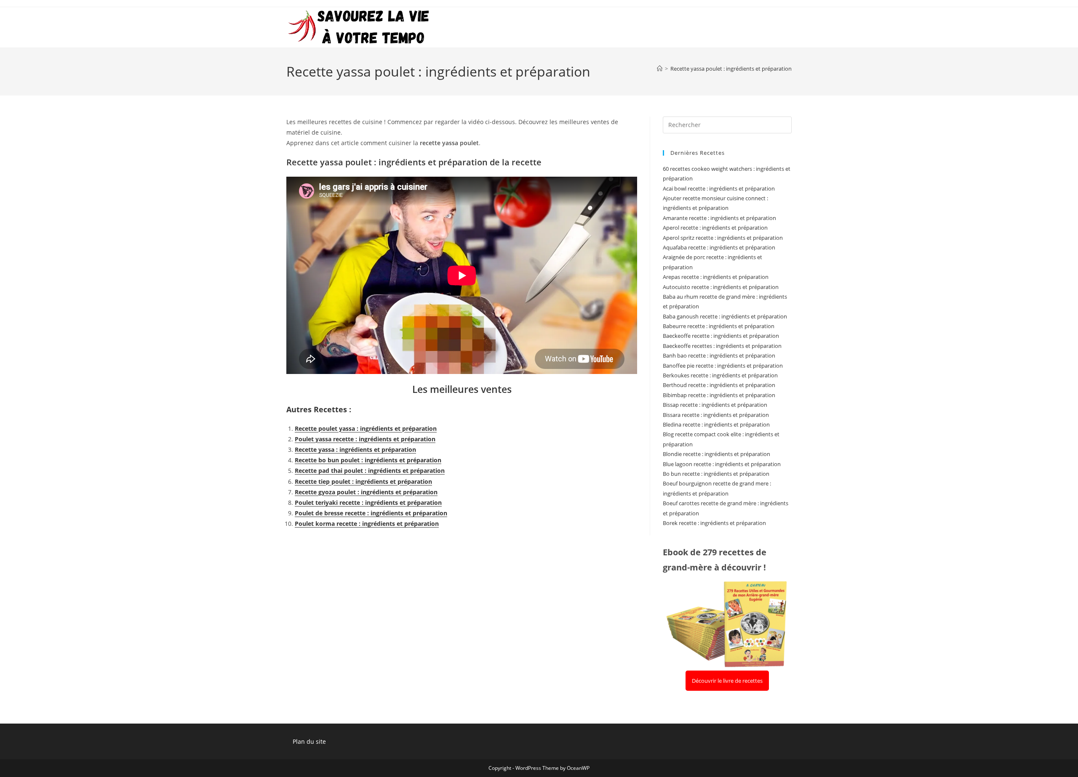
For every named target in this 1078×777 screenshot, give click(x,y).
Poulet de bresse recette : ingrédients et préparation (371, 513)
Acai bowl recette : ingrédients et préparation (719, 188)
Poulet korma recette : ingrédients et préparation (367, 524)
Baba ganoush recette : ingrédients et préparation (725, 316)
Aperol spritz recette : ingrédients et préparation (723, 237)
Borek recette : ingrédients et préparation (714, 523)
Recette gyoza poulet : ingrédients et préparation (366, 492)
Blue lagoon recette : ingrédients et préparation (722, 464)
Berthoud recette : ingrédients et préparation (719, 385)
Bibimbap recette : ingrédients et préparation (719, 395)
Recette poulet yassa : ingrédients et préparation (366, 428)
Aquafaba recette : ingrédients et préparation (719, 247)
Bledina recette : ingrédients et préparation (716, 424)
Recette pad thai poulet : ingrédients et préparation (370, 471)
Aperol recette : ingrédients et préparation (715, 227)
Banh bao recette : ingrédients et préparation (719, 355)
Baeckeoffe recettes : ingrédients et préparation (722, 346)
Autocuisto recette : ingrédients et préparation (721, 287)
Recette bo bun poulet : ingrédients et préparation (368, 460)
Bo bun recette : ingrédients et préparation (716, 473)
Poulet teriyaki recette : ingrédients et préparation (368, 503)
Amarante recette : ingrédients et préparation (719, 218)
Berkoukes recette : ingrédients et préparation (720, 375)
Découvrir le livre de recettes (727, 680)
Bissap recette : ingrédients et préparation (715, 404)
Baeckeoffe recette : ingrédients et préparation (721, 335)
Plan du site (309, 741)
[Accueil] (659, 68)
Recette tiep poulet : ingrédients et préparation (363, 481)
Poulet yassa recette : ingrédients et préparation (365, 439)
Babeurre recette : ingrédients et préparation (718, 326)
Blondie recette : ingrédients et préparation (716, 454)
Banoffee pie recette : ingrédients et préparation (723, 365)
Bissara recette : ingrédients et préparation (716, 415)
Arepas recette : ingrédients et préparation (715, 277)
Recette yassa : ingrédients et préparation (355, 449)
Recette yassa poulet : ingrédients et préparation (731, 68)
